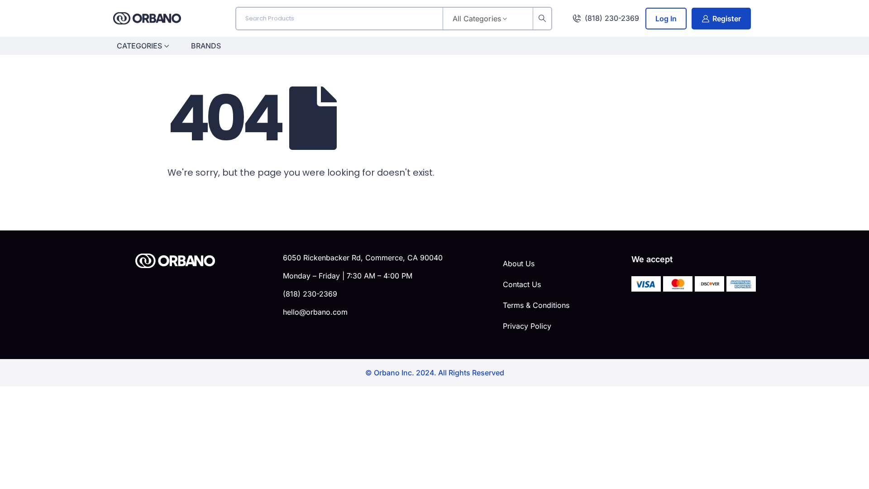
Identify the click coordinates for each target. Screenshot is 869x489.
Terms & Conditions (536, 305)
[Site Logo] (147, 18)
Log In (666, 18)
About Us (519, 263)
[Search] (542, 18)
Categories (139, 45)
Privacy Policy (527, 326)
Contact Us (522, 284)
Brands (206, 45)
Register (726, 18)
